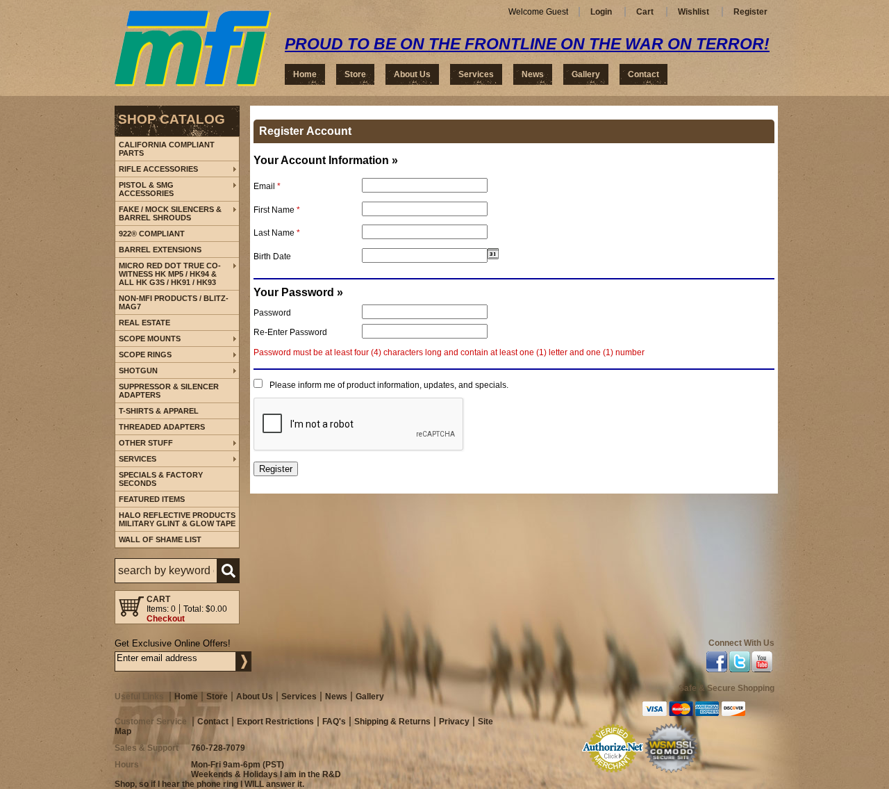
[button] (177, 570)
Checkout (166, 619)
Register (750, 12)
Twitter (739, 663)
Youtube (762, 663)
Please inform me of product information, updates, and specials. (388, 385)
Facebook (716, 663)
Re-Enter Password (290, 332)
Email (267, 186)
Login (601, 12)
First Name (277, 210)
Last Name (277, 233)
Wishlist (693, 12)
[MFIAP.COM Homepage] (193, 48)
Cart (645, 12)
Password (272, 313)
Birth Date (272, 256)
